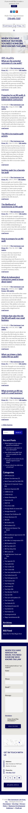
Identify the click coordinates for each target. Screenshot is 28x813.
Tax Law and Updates (11, 597)
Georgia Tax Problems (12, 514)
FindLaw (18, 808)
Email (7, 687)
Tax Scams (8, 611)
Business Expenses (11, 489)
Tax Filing (8, 583)
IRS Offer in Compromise (12, 540)
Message (8, 695)
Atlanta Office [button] (13, 785)
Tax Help (7, 589)
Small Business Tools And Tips (13, 555)
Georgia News (9, 511)
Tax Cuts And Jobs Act (11, 572)
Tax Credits (8, 567)
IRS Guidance (9, 525)
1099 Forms (8, 475)
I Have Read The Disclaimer (13, 719)
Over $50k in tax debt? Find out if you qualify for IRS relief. (13, 454)
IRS (6, 520)
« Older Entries (6, 425)
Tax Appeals (9, 561)
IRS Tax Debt (9, 546)
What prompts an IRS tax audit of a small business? (12, 392)
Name (7, 671)
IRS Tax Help (9, 549)
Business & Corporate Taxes (13, 484)
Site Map (15, 804)
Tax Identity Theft (10, 592)
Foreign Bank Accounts (12, 508)
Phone (7, 679)
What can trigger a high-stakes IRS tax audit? (11, 355)
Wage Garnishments (11, 617)
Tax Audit (8, 564)
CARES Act (8, 492)
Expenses (8, 500)
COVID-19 (7, 494)
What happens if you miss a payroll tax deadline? (13, 444)
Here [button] (14, 6)
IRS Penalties (9, 543)
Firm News (8, 506)
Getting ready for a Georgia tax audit (13, 171)
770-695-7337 (14, 18)
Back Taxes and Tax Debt (12, 481)
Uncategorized (9, 614)
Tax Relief (8, 609)
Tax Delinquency (10, 578)
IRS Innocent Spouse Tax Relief (12, 529)
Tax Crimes (8, 569)
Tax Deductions (10, 575)
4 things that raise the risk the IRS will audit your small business (13, 318)
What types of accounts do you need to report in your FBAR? (14, 460)
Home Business (9, 517)
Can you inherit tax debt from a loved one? (14, 466)
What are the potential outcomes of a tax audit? (11, 62)
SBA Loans (8, 551)
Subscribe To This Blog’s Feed (12, 634)
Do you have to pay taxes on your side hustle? (13, 449)
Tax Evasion (8, 581)
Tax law (7, 595)
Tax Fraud (8, 586)
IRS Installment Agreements (13, 535)
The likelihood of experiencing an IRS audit (12, 205)
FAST (6, 503)
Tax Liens (8, 600)
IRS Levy (7, 537)
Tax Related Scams (10, 606)
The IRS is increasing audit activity (12, 135)
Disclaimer (8, 715)
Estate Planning (10, 497)
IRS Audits (23, 70)
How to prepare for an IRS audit (12, 240)
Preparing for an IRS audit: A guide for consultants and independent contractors (13, 97)
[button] (26, 801)
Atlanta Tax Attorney (11, 478)
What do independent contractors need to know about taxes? (12, 279)
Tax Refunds (9, 603)
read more (5, 90)
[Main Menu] (14, 30)
